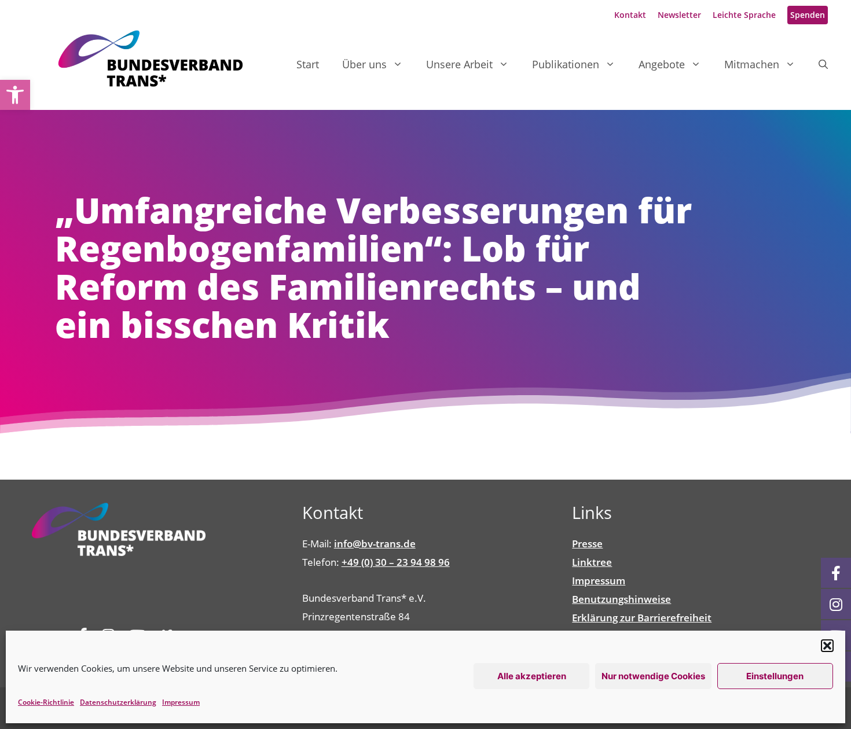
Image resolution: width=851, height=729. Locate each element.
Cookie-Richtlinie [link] (46, 702)
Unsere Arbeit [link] (459, 64)
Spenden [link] (807, 14)
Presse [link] (587, 543)
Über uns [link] (364, 64)
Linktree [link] (592, 562)
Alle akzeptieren (531, 676)
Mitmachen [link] (751, 64)
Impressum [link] (181, 702)
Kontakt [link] (630, 14)
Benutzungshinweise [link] (621, 599)
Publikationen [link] (565, 64)
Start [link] (307, 64)
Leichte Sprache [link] (744, 14)
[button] (827, 645)
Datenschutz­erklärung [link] (118, 702)
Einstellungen (775, 676)
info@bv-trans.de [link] (375, 543)
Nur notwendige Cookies (653, 676)
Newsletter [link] (679, 14)
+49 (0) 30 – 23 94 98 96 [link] (396, 562)
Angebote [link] (662, 64)
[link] (15, 95)
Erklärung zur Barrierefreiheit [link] (641, 617)
